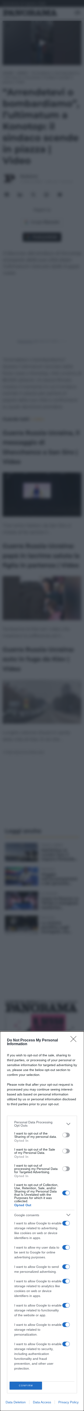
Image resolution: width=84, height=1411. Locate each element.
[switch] (66, 1135)
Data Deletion (16, 1402)
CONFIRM (26, 1385)
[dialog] (42, 1221)
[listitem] (42, 1124)
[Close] (74, 1040)
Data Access (42, 1402)
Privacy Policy (68, 1402)
